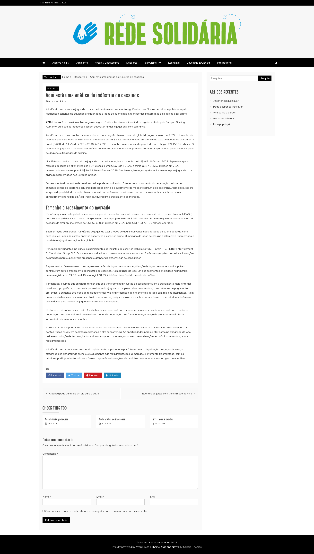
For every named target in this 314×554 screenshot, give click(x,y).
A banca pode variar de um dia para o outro (74, 393)
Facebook (56, 375)
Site (152, 496)
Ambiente (82, 62)
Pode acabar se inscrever (112, 419)
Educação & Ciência (198, 62)
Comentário (50, 453)
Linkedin (113, 375)
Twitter (75, 375)
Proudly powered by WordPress (131, 546)
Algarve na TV (60, 62)
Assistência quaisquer (56, 419)
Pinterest (94, 375)
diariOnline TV (153, 62)
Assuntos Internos (224, 118)
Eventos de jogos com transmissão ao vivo (167, 393)
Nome (47, 496)
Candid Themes (192, 546)
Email (100, 496)
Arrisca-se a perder (163, 419)
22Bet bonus (53, 122)
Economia (174, 62)
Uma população (222, 124)
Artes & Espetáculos (107, 62)
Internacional (224, 62)
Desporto (131, 62)
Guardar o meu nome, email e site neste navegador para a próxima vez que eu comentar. (96, 511)
